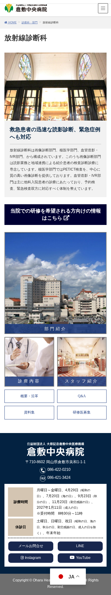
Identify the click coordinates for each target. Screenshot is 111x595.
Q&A (82, 396)
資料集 (29, 412)
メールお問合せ (30, 546)
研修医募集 (82, 412)
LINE (80, 546)
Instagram (32, 558)
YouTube (83, 558)
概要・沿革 (29, 396)
